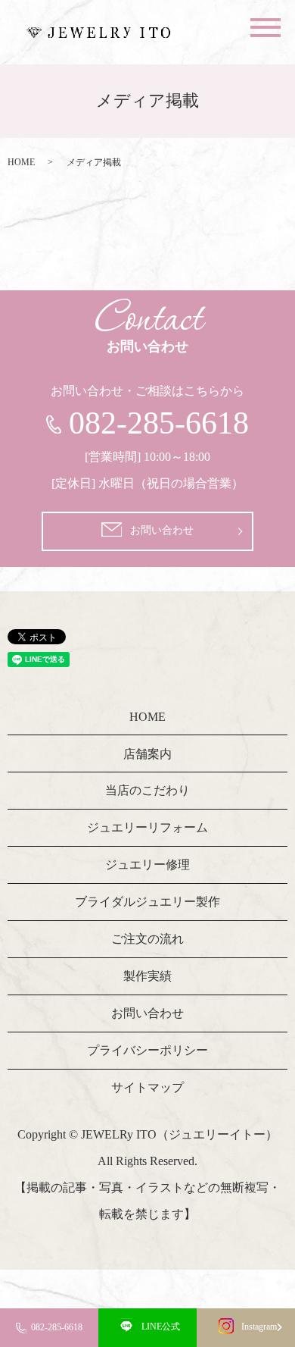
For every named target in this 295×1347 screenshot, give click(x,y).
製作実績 (147, 976)
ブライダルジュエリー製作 (147, 901)
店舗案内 (147, 753)
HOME (21, 162)
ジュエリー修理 (147, 864)
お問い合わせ (162, 530)
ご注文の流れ (147, 938)
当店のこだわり (147, 790)
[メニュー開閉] (265, 27)
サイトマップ (147, 1087)
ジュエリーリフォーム (147, 827)
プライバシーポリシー (147, 1050)
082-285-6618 (56, 1327)
